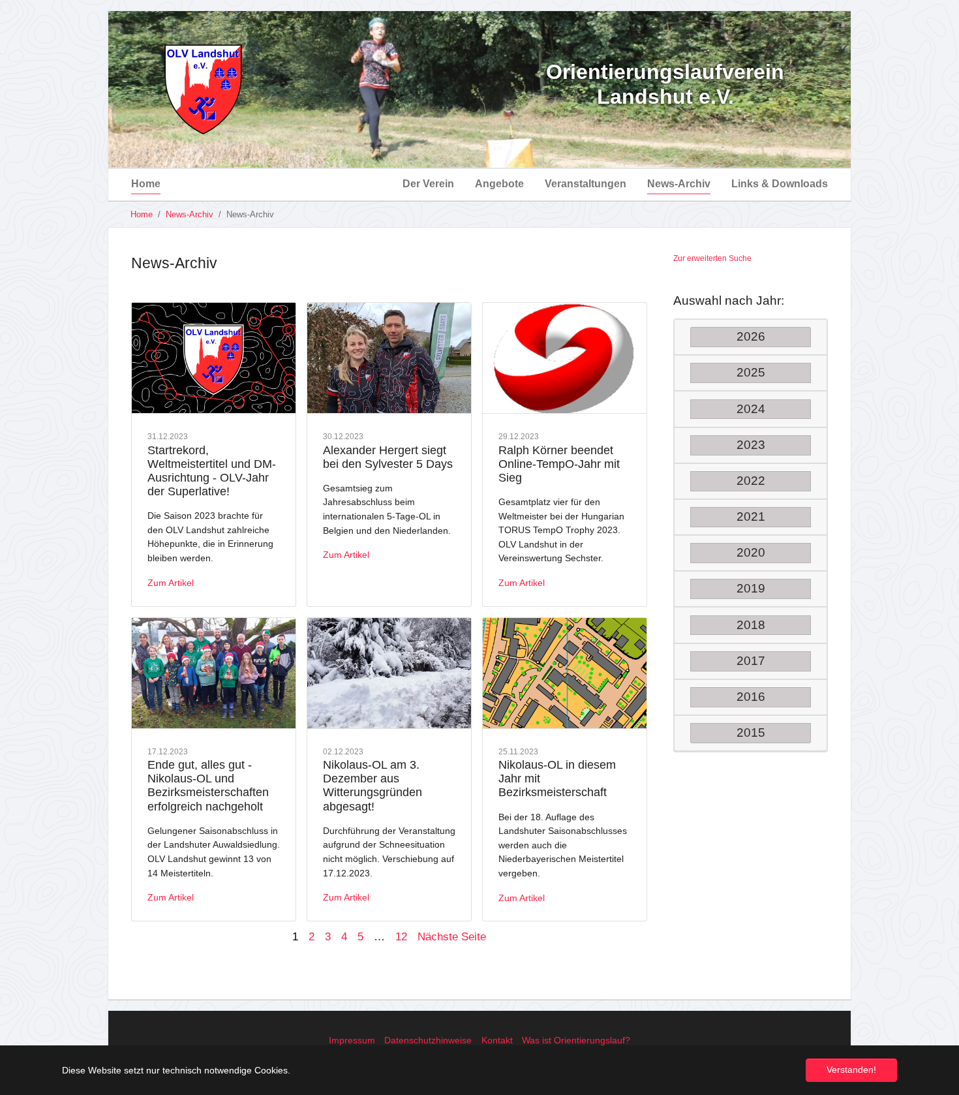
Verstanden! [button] (851, 1069)
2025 (751, 372)
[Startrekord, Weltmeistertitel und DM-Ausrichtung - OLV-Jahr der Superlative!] (214, 358)
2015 (751, 732)
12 (401, 936)
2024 (751, 409)
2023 (751, 445)
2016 (751, 696)
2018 (751, 625)
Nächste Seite (452, 936)
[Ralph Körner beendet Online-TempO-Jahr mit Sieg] (565, 358)
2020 (751, 552)
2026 (751, 336)
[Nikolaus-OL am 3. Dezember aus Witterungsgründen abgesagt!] (389, 673)
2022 (751, 480)
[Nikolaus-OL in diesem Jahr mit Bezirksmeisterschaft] (565, 673)
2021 (751, 516)
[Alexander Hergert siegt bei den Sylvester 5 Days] (389, 358)
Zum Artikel (170, 583)
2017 (751, 661)
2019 (751, 588)
